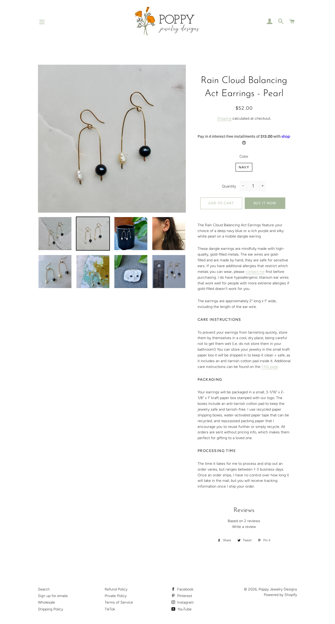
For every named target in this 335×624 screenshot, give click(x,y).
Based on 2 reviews (244, 521)
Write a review (244, 526)
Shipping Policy (50, 609)
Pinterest (184, 596)
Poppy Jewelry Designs (278, 589)
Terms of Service (119, 602)
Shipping (224, 118)
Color (243, 156)
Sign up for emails (53, 596)
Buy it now (265, 203)
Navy (244, 167)
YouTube (184, 609)
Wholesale (46, 602)
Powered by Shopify (280, 595)
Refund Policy (116, 589)
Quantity (229, 186)
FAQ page (269, 367)
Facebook (184, 589)
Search (44, 589)
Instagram (185, 602)
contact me (255, 271)
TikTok (110, 609)
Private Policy (116, 596)
